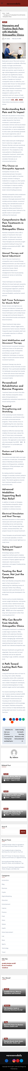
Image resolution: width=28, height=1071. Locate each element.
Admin (8, 38)
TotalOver (5, 967)
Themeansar (13, 1068)
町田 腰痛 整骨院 (17, 100)
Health (4, 22)
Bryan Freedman (7, 965)
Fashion (4, 908)
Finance (4, 912)
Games (4, 924)
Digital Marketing (7, 896)
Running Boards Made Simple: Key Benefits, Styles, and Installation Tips (13, 1043)
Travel (3, 952)
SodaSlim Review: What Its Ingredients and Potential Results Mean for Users (12, 778)
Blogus (22, 1066)
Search (4, 826)
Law (3, 936)
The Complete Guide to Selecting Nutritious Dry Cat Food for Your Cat (13, 1010)
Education (5, 900)
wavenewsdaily (13, 4)
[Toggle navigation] (2, 3)
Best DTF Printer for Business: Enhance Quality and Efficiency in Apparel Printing (13, 1026)
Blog (3, 884)
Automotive (5, 880)
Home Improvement (7, 932)
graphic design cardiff (9, 963)
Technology (5, 948)
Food (3, 916)
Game (3, 920)
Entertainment (6, 904)
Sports (4, 944)
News (3, 940)
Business (4, 888)
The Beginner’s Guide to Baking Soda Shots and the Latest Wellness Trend (14, 795)
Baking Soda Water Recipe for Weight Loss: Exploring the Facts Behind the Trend (13, 813)
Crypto (4, 892)
